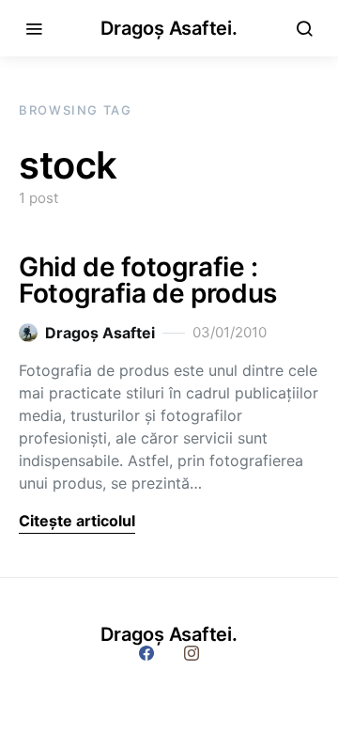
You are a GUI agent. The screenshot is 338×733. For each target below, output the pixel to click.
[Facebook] (146, 653)
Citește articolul (77, 520)
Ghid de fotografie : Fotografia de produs (148, 280)
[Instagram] (191, 653)
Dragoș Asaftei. (168, 28)
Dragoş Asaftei (100, 332)
